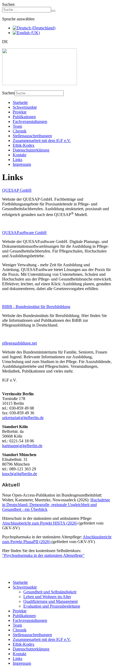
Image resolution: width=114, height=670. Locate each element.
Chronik (20, 131)
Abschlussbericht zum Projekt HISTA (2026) (39, 523)
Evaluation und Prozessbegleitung (51, 606)
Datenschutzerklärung (31, 150)
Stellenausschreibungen (32, 136)
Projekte (20, 112)
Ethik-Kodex (23, 145)
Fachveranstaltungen (30, 121)
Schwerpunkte (25, 107)
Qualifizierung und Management (50, 601)
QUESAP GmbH (17, 190)
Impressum (22, 164)
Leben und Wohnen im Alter (47, 596)
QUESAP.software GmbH (24, 232)
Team (17, 126)
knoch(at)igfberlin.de (19, 473)
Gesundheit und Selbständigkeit (49, 592)
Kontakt (19, 155)
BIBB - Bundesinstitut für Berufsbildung (36, 306)
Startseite (20, 102)
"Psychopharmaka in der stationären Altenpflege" (43, 555)
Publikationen (24, 116)
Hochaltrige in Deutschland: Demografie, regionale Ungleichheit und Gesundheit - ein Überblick (56, 505)
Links (17, 159)
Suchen (8, 4)
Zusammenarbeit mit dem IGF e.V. (42, 140)
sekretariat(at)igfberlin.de (23, 417)
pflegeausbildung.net (19, 343)
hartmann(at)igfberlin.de (22, 445)
